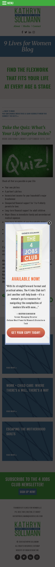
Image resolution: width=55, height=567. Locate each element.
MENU (10, 3)
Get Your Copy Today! (25, 332)
